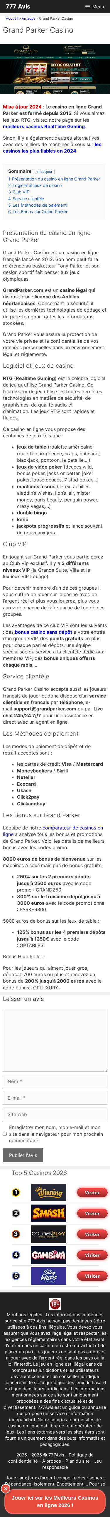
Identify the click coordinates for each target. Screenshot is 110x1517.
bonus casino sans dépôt (43, 632)
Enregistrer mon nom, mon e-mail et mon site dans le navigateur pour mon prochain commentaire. (56, 1133)
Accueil (12, 18)
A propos (51, 1461)
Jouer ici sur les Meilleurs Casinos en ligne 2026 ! (55, 1501)
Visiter (92, 1192)
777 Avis (18, 6)
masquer (45, 171)
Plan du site (77, 1461)
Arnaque (28, 18)
